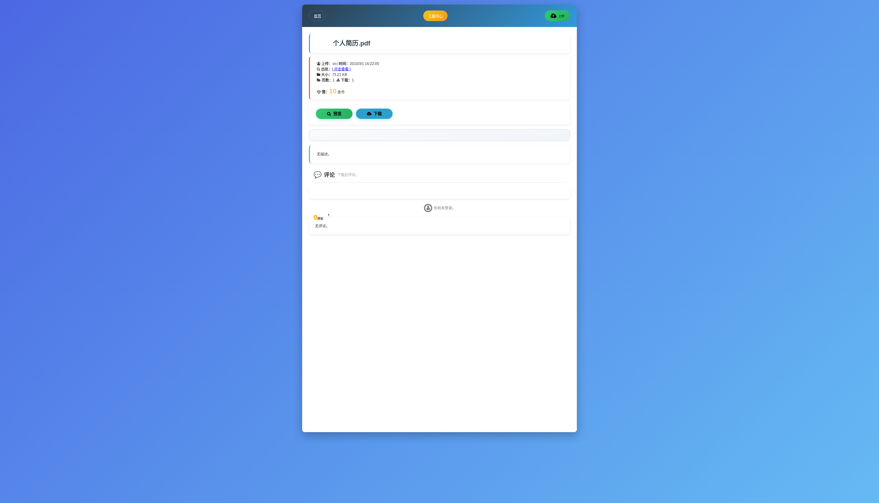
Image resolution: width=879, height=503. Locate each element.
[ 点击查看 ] (341, 69)
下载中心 (435, 16)
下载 (378, 114)
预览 (337, 114)
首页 (317, 16)
